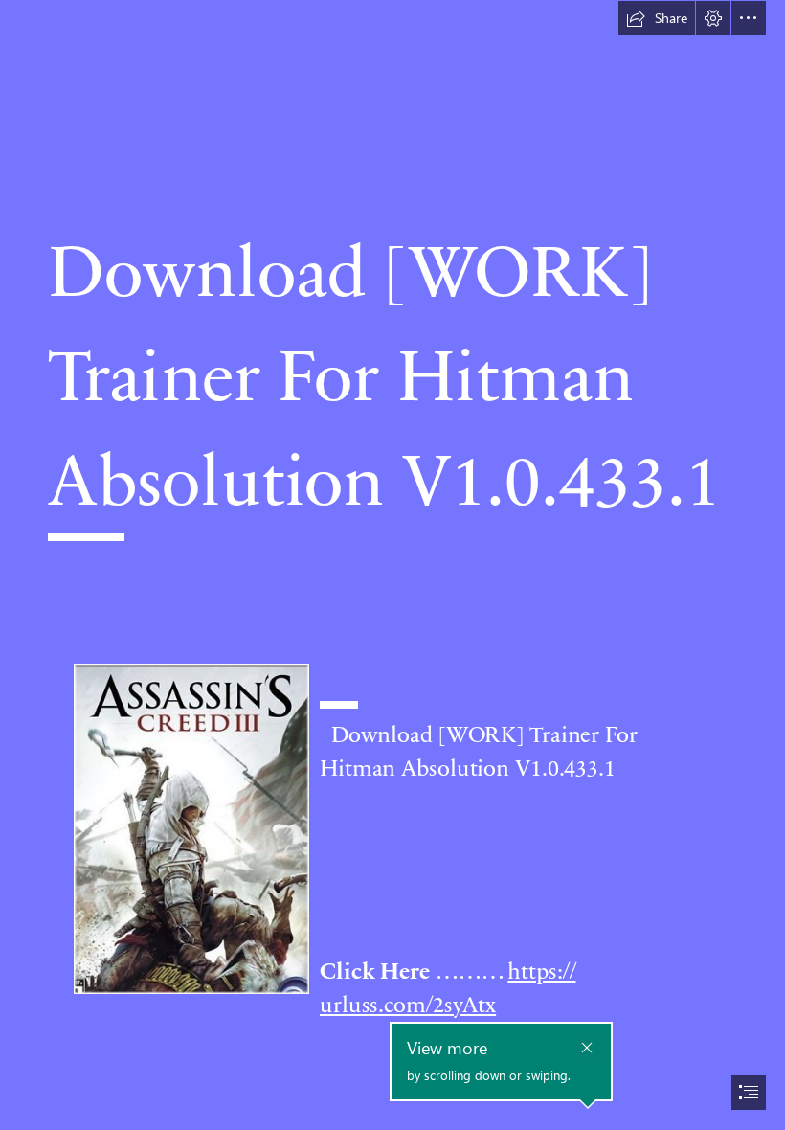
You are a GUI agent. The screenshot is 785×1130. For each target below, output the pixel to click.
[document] (392, 565)
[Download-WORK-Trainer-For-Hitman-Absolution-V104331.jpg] (190, 828)
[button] (656, 18)
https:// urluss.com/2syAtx (447, 986)
